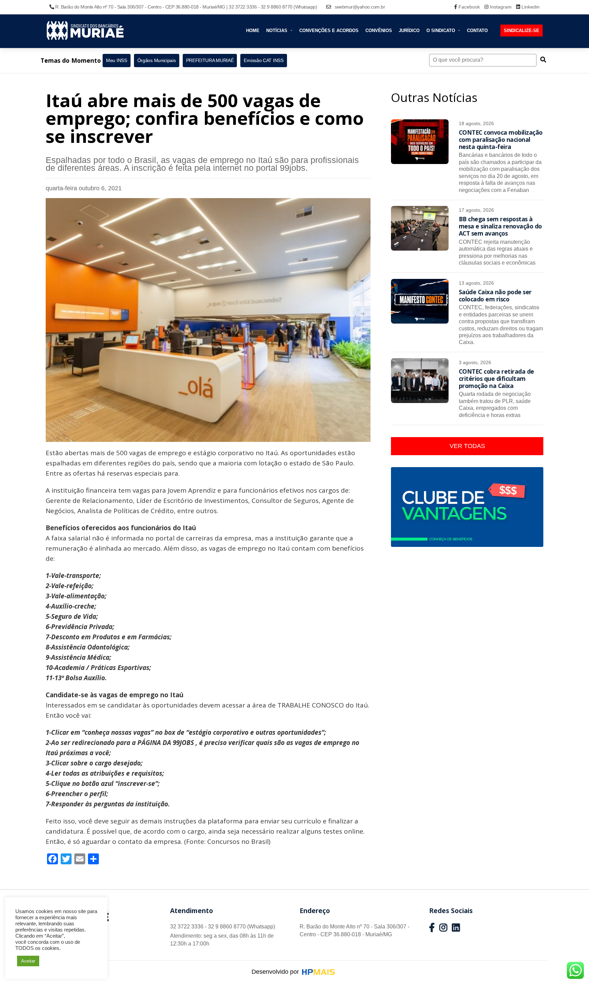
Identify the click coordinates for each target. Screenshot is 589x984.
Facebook (469, 7)
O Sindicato (441, 30)
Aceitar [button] (28, 961)
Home (252, 30)
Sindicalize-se (521, 30)
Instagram (500, 7)
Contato (477, 30)
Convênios (378, 30)
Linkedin (530, 7)
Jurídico (409, 30)
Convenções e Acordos (329, 30)
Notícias (277, 30)
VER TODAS (467, 446)
